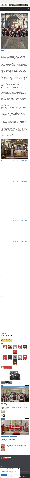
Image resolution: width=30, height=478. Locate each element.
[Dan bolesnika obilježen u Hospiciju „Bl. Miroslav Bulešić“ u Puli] (3, 411)
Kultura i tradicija (3, 466)
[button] (18, 468)
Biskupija (2, 436)
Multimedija (2, 9)
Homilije (8, 436)
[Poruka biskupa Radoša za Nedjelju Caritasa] (3, 415)
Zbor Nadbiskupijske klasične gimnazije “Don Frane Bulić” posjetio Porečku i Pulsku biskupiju (8, 332)
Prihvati (4, 474)
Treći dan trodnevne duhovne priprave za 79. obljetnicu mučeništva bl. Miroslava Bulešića (12, 438)
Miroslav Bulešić (15, 436)
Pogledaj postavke (16, 474)
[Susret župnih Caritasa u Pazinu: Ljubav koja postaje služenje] (15, 394)
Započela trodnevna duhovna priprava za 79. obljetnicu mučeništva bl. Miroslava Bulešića (17, 449)
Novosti (5, 403)
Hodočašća (5, 436)
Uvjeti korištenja (23, 476)
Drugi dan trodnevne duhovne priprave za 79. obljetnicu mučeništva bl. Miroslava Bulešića (17, 445)
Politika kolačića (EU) (27, 476)
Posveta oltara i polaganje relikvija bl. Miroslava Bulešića (21, 331)
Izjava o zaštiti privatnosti (11, 476)
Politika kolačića (7, 476)
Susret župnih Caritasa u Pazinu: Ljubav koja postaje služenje (13, 404)
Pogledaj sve (27, 385)
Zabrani (10, 474)
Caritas (2, 403)
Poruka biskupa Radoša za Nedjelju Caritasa (11, 414)
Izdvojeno (11, 436)
